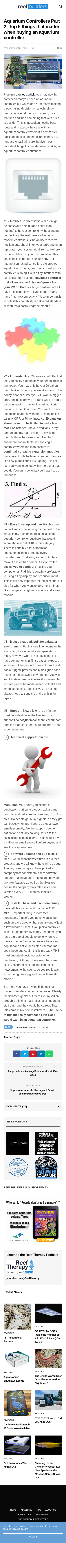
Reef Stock (24, 1514)
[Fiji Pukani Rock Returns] (17, 1317)
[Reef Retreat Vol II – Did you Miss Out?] (48, 1400)
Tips (38, 1510)
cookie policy (20, 1529)
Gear (45, 1027)
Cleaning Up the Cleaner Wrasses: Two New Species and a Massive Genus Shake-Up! (48, 1470)
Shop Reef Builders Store (33, 1519)
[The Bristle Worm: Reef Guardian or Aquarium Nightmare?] (48, 1358)
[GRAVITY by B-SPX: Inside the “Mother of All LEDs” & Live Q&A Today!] (48, 1313)
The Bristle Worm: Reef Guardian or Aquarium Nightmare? (48, 1379)
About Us (50, 1510)
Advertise (26, 1510)
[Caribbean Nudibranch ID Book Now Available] (17, 1403)
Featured (9, 1333)
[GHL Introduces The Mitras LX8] (17, 1445)
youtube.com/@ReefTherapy (22, 1278)
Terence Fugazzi (12, 48)
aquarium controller (28, 1027)
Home (13, 1510)
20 (61, 48)
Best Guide (42, 1514)
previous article (26, 94)
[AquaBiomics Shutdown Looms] (17, 1359)
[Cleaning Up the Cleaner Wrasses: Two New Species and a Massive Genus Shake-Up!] (48, 1445)
